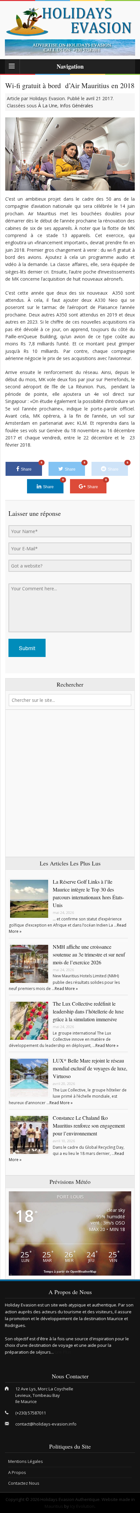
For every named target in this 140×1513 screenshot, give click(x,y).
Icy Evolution (82, 1506)
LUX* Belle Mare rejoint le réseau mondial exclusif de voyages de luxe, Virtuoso (90, 1068)
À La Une (47, 105)
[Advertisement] (70, 783)
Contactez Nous (23, 1483)
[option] (70, 47)
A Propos (17, 1472)
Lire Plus (63, 1352)
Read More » (66, 988)
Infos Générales (76, 105)
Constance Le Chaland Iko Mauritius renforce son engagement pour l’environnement (89, 1125)
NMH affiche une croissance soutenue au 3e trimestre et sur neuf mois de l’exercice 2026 (89, 954)
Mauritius (54, 1506)
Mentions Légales (25, 1461)
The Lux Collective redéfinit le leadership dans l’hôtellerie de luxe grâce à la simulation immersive (88, 1011)
